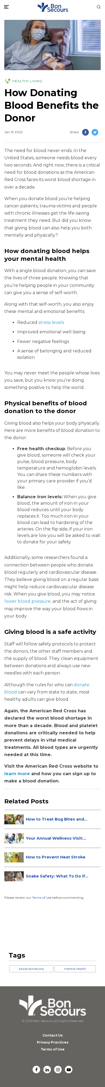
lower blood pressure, (27, 601)
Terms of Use (41, 897)
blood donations (31, 969)
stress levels (51, 322)
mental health (75, 969)
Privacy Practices (52, 1042)
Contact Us (53, 1035)
